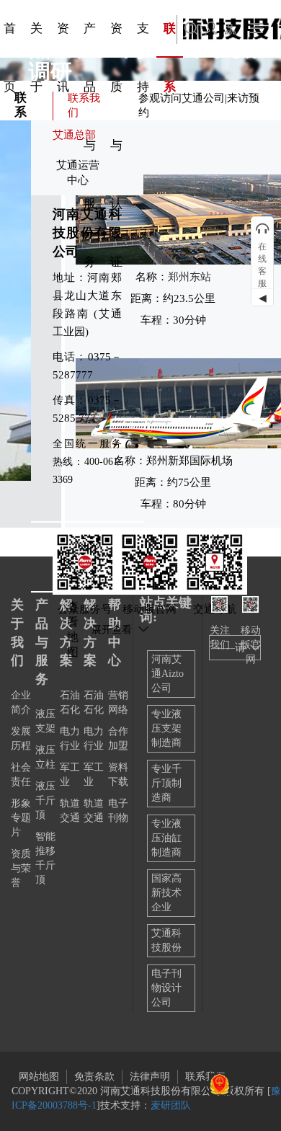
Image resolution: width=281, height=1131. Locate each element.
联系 (20, 105)
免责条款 (94, 1076)
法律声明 (150, 1076)
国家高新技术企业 (166, 893)
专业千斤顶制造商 (166, 783)
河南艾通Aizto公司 (167, 673)
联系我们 (205, 1076)
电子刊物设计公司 (166, 988)
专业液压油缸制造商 (166, 838)
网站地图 (39, 1076)
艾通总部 (74, 135)
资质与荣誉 (21, 868)
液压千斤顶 (45, 800)
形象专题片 (21, 818)
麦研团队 (171, 1105)
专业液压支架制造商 (166, 728)
